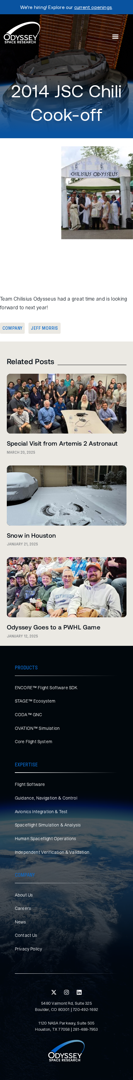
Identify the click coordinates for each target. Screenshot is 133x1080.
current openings (93, 7)
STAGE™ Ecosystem (35, 701)
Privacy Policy (28, 949)
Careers (23, 908)
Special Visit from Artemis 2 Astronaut (62, 443)
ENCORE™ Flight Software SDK (46, 688)
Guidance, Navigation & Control (46, 798)
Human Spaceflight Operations (45, 838)
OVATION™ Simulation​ (37, 728)
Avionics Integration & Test (41, 812)
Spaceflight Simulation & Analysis (48, 825)
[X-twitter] (53, 992)
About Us (24, 895)
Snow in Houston (31, 535)
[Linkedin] (79, 992)
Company (12, 328)
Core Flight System (33, 741)
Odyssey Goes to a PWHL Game (54, 627)
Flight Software (30, 784)
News (20, 922)
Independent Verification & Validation (52, 852)
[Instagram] (66, 992)
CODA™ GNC (28, 715)
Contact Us (26, 935)
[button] (115, 37)
